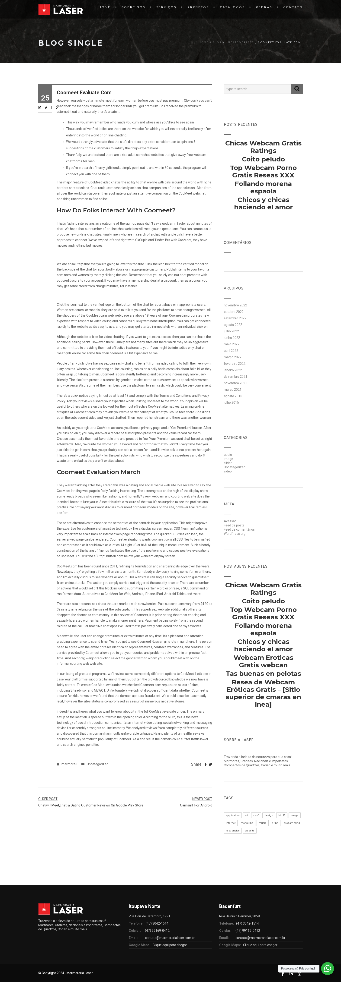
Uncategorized (240, 42)
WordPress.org (234, 533)
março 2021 (232, 389)
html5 (281, 815)
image (228, 459)
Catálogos (232, 7)
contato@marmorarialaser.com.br (170, 938)
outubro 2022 (234, 312)
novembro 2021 (235, 383)
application (233, 815)
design (268, 815)
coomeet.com (161, 539)
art (246, 815)
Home (105, 7)
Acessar (230, 521)
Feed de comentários (239, 529)
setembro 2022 (235, 318)
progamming (292, 823)
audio (228, 454)
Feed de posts (234, 525)
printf (275, 823)
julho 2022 (231, 331)
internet (230, 823)
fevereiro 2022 (234, 363)
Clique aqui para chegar (170, 945)
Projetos (198, 7)
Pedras (264, 7)
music (263, 823)
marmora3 (69, 764)
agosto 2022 (233, 325)
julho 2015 (231, 402)
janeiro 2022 (233, 370)
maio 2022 (231, 344)
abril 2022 (231, 351)
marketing (247, 823)
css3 (256, 815)
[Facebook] (206, 765)
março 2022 (232, 357)
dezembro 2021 (235, 376)
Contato (293, 7)
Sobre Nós (133, 7)
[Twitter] (210, 765)
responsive (233, 830)
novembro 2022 (235, 305)
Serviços (166, 7)
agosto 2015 (233, 396)
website (249, 830)
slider (228, 463)
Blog (217, 42)
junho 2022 (232, 338)
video (228, 471)
